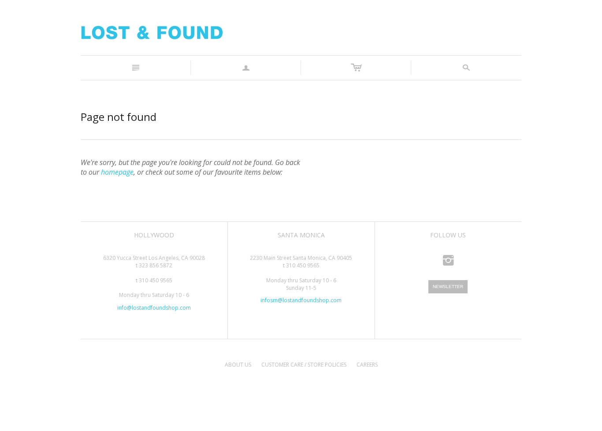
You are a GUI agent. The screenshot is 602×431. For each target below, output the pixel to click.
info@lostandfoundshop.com (154, 307)
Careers (367, 364)
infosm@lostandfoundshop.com (301, 300)
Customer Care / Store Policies (303, 364)
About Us (238, 364)
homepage (117, 172)
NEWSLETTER (448, 286)
